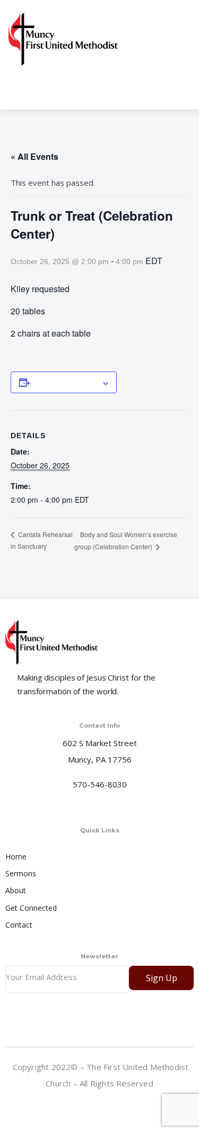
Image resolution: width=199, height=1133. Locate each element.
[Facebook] (100, 1106)
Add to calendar (65, 382)
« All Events (34, 156)
